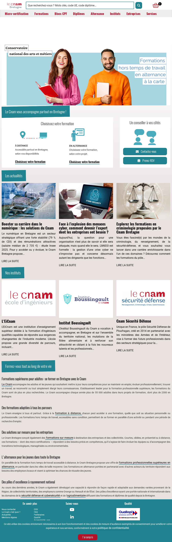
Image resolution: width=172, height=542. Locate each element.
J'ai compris (87, 537)
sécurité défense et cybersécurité (40, 495)
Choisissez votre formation (30, 162)
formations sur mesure (59, 437)
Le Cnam (7, 384)
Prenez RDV (148, 160)
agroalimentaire (76, 495)
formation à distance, (68, 413)
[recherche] (138, 5)
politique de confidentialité (113, 528)
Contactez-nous (148, 151)
